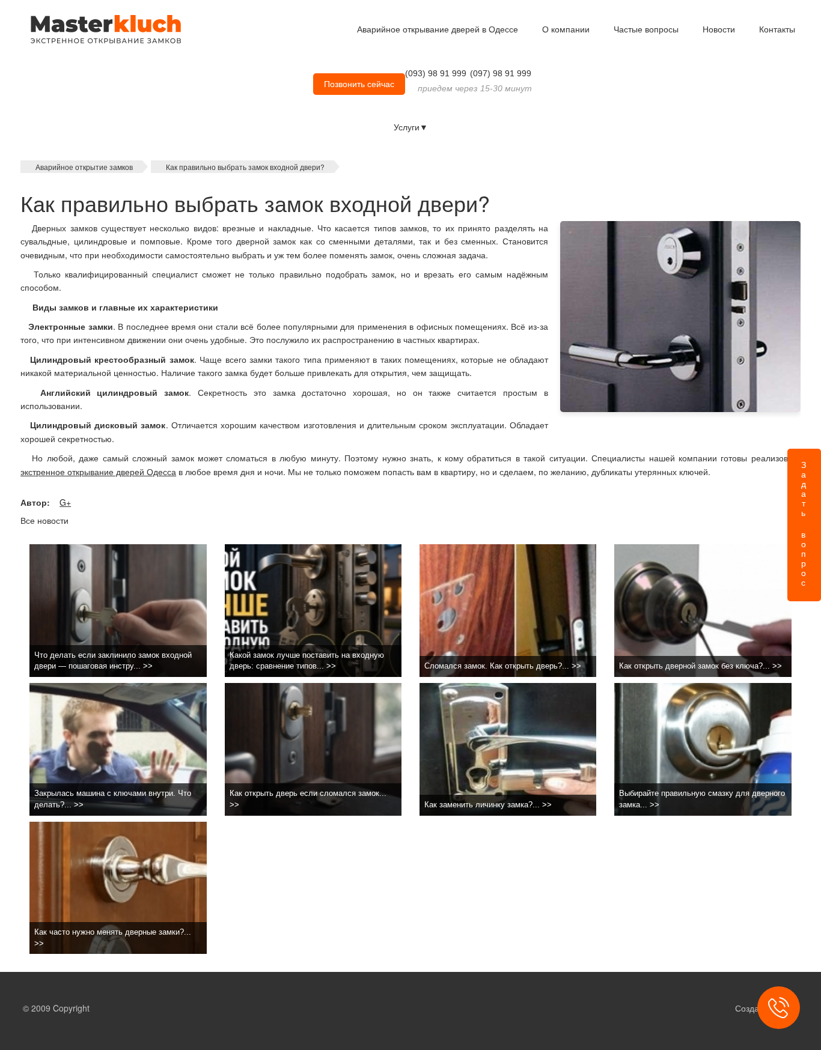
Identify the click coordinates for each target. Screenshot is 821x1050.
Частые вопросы (646, 29)
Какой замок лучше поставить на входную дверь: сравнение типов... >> (307, 661)
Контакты (777, 29)
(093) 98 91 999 (435, 73)
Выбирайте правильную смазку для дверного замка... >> (702, 799)
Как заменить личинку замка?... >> (488, 804)
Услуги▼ (411, 127)
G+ (65, 502)
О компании (566, 29)
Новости (719, 29)
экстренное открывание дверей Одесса (98, 472)
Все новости (44, 520)
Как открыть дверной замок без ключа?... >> (700, 665)
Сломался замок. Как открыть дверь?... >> (502, 665)
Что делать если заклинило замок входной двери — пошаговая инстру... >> (113, 661)
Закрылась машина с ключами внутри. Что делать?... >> (112, 799)
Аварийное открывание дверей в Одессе (437, 29)
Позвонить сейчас (359, 84)
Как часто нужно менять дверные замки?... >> (112, 937)
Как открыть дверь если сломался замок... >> (308, 799)
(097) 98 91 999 (500, 73)
